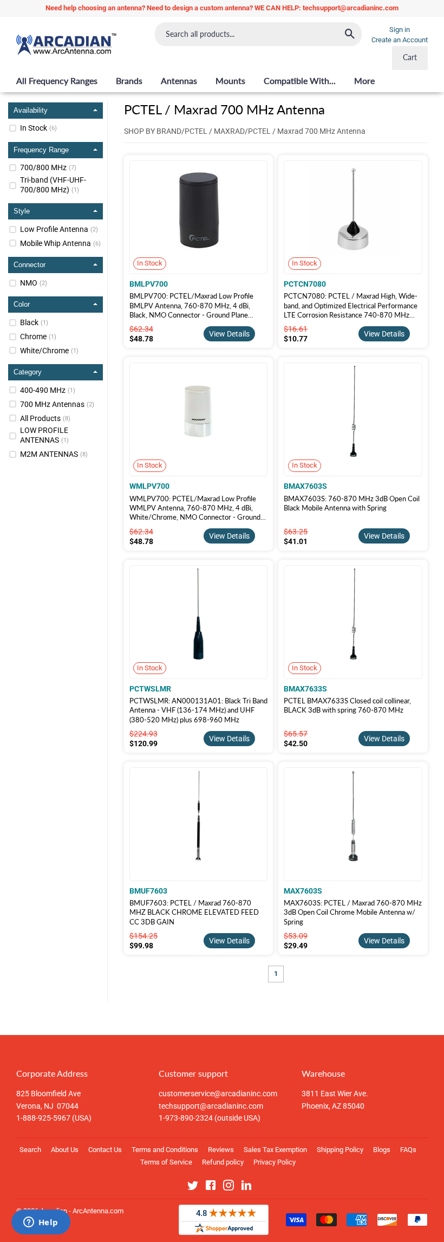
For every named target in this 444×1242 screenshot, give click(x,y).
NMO (33, 283)
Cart (410, 57)
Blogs (381, 1150)
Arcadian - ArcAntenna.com (81, 1211)
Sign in (399, 29)
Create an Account (399, 40)
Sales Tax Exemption (275, 1150)
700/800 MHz (48, 167)
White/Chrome (49, 350)
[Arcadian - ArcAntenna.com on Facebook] (210, 1187)
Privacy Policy (274, 1162)
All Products (45, 418)
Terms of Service (166, 1162)
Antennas (179, 80)
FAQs (408, 1150)
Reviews (221, 1150)
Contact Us (105, 1150)
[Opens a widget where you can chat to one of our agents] (40, 1223)
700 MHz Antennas (57, 404)
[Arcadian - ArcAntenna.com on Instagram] (228, 1187)
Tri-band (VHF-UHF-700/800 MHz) (53, 185)
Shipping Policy (340, 1150)
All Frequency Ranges (56, 80)
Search (30, 1150)
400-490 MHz (47, 390)
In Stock (38, 128)
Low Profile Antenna (59, 229)
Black (34, 322)
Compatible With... (300, 80)
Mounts (230, 80)
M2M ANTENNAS (54, 454)
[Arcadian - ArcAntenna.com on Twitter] (192, 1187)
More (364, 80)
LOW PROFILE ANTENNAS (44, 435)
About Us (65, 1150)
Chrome (38, 336)
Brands (129, 80)
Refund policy (223, 1162)
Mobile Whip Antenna (60, 243)
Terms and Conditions (165, 1150)
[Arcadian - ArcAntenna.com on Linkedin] (246, 1187)
